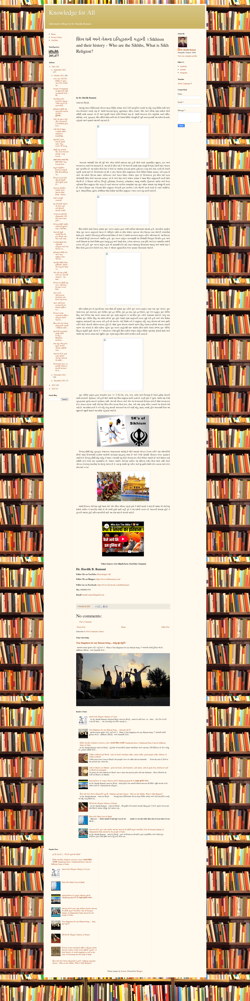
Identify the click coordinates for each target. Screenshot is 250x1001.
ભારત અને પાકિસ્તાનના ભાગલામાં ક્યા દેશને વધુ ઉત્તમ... (60, 296)
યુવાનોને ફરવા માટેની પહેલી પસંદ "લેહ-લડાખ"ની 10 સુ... (60, 142)
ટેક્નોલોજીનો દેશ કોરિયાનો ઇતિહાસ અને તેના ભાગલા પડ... (60, 245)
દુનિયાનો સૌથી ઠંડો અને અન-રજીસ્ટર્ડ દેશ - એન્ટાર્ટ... (60, 255)
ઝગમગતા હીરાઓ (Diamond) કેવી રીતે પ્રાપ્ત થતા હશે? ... (60, 217)
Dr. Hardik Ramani (188, 50)
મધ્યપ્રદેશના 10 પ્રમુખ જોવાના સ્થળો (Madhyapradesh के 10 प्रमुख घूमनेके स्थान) (119, 780)
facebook (183, 66)
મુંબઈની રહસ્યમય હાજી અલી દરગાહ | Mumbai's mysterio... (60, 335)
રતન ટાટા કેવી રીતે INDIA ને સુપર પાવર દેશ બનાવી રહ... (60, 81)
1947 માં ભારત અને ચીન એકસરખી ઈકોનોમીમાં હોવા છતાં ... (60, 122)
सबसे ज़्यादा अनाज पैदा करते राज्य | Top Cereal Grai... (60, 161)
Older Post (165, 627)
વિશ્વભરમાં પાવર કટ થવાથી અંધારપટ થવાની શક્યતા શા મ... (60, 367)
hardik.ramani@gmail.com (93, 594)
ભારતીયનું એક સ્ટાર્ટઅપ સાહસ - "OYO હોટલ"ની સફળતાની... (60, 102)
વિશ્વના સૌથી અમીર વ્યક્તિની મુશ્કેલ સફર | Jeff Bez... (60, 226)
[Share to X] (101, 606)
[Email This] (96, 606)
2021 (54, 66)
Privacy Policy (56, 37)
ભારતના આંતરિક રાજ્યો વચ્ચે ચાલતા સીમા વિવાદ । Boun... (60, 191)
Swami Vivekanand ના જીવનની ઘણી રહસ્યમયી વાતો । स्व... (60, 91)
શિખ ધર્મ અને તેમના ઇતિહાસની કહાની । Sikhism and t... (60, 325)
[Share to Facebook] (104, 606)
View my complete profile (187, 56)
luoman (123, 971)
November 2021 (60, 375)
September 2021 (60, 69)
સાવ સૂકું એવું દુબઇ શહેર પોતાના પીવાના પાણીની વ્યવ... (60, 346)
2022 (54, 385)
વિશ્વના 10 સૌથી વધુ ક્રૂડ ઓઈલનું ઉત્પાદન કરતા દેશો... (60, 285)
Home (123, 627)
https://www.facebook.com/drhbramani (113, 584)
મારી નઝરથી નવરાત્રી (58, 199)
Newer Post (81, 627)
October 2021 (59, 75)
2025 (54, 388)
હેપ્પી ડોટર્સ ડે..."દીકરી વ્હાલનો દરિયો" (66, 854)
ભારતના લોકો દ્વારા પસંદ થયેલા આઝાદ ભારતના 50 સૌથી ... (60, 356)
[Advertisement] (123, 74)
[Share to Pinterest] (106, 606)
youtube (183, 69)
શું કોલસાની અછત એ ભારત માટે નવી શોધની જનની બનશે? (60, 206)
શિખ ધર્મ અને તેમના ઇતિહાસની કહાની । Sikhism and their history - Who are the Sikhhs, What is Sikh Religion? (121, 794)
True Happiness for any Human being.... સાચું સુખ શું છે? (101, 642)
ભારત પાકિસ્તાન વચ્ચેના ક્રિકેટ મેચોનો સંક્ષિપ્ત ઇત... (59, 306)
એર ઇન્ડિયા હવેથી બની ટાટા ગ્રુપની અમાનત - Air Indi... (60, 275)
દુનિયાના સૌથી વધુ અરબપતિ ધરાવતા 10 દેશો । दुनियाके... (60, 112)
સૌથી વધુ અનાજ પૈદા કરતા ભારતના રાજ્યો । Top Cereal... (60, 152)
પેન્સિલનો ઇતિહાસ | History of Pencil (103, 803)
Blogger (139, 971)
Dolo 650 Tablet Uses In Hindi (100, 816)
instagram (183, 72)
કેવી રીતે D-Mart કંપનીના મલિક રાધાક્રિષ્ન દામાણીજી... (59, 132)
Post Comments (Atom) (95, 631)
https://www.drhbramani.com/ (108, 579)
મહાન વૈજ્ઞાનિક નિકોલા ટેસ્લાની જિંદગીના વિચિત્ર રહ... (60, 170)
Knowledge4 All (104, 574)
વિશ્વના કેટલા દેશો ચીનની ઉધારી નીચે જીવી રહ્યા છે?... (60, 181)
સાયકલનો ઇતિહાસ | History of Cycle (103, 716)
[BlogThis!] (99, 606)
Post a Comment (85, 622)
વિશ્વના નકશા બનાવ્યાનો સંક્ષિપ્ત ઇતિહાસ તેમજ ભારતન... (60, 316)
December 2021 (60, 380)
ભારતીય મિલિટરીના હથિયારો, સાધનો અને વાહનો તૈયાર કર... (60, 265)
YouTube (54, 40)
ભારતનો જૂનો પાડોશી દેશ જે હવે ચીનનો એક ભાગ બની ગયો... (60, 235)
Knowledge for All (72, 12)
